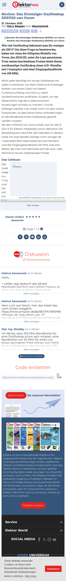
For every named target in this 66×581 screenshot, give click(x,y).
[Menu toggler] (4, 4)
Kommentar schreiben (32, 356)
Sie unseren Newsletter (34, 395)
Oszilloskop (10, 31)
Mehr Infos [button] (30, 576)
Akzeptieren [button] (53, 569)
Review (24, 31)
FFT (34, 31)
